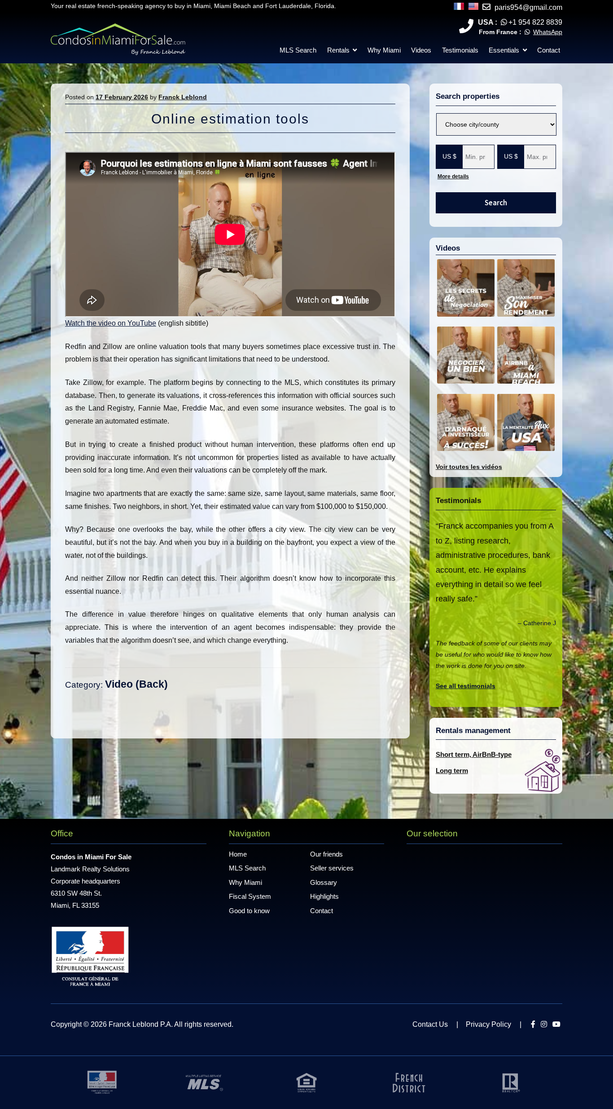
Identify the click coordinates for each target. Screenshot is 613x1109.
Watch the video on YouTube (110, 323)
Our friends (326, 854)
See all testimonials (465, 685)
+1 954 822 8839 (535, 22)
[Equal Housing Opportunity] (306, 1082)
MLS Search (298, 50)
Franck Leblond (182, 97)
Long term (452, 770)
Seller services (332, 868)
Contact (548, 50)
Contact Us (430, 1024)
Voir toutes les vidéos (469, 466)
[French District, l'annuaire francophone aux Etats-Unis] (409, 1082)
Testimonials (460, 50)
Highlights (324, 896)
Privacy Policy (488, 1024)
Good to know (249, 911)
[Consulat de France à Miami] (102, 1082)
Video (119, 684)
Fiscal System (250, 896)
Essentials (504, 50)
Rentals (338, 50)
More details (453, 176)
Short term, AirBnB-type (474, 754)
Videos (421, 50)
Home (238, 854)
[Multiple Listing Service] (204, 1082)
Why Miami (384, 50)
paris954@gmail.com (528, 7)
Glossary (323, 882)
